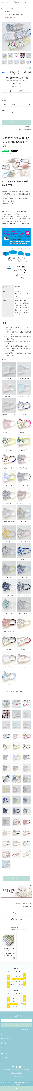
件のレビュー (6, 153)
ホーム (2, 8)
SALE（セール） (11, 17)
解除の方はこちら (27, 1029)
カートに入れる (17, 122)
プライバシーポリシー (16, 1073)
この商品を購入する (16, 878)
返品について (28, 126)
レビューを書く (17, 919)
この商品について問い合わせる (23, 903)
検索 (17, 2)
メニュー (6, 2)
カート (29, 2)
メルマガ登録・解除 (9, 1069)
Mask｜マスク (10, 8)
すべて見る (28, 68)
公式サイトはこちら (16, 1076)
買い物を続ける (27, 906)
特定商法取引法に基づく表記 (22, 1069)
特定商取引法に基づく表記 (24, 129)
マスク (8, 11)
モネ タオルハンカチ (8, 950)
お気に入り (17, 86)
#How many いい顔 (18, 14)
